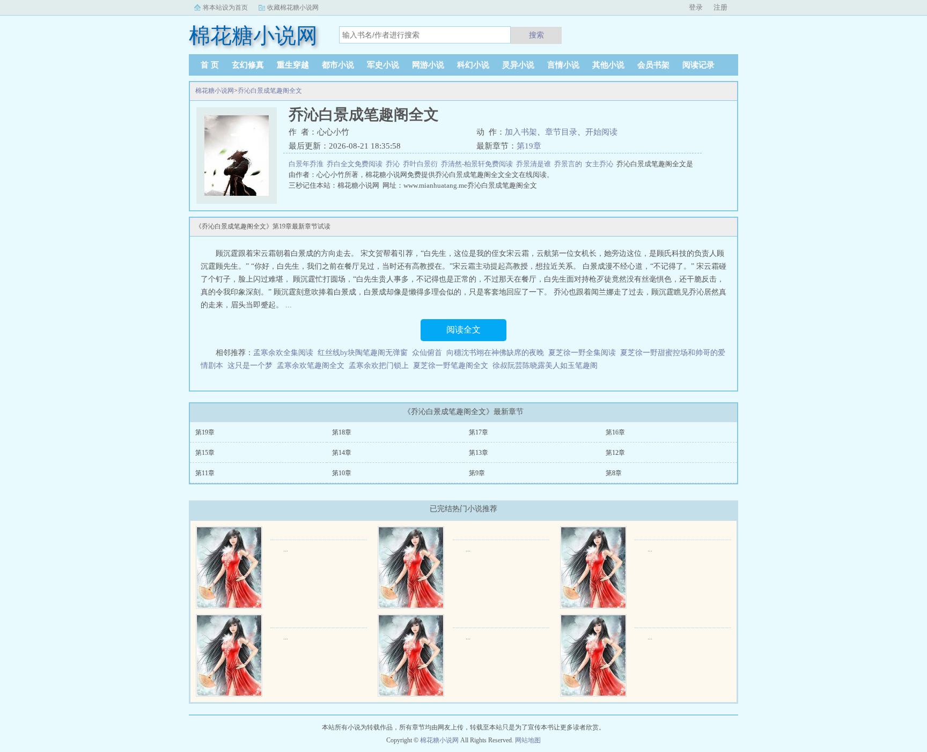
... (285, 549)
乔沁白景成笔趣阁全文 (270, 90)
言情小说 (563, 65)
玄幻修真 (248, 65)
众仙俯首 (427, 353)
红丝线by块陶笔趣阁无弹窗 (363, 353)
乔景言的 (569, 164)
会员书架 (653, 65)
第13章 (478, 452)
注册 (720, 7)
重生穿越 (293, 65)
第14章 (341, 452)
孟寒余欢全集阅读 (283, 353)
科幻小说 (473, 65)
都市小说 (338, 65)
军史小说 (383, 65)
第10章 (341, 473)
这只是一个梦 (250, 366)
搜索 (536, 35)
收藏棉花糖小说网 (293, 7)
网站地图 (528, 740)
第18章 (341, 432)
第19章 (529, 146)
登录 (696, 7)
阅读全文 (463, 329)
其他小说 (608, 65)
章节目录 (561, 132)
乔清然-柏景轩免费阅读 (478, 164)
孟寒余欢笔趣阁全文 (310, 366)
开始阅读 (601, 132)
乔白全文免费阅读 (356, 164)
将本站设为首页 (225, 7)
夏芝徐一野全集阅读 (582, 353)
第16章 (615, 432)
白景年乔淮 (308, 164)
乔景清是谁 (535, 164)
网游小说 (428, 65)
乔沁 (394, 164)
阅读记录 (698, 65)
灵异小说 (518, 65)
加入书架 (521, 132)
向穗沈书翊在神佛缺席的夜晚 (495, 353)
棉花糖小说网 (214, 90)
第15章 (205, 452)
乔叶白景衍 (422, 164)
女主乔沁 (600, 164)
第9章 (477, 473)
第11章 (205, 473)
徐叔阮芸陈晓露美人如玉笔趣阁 (545, 366)
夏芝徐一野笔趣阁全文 (450, 366)
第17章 (478, 432)
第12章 (615, 452)
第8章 (614, 473)
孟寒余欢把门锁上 (379, 366)
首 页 (210, 65)
